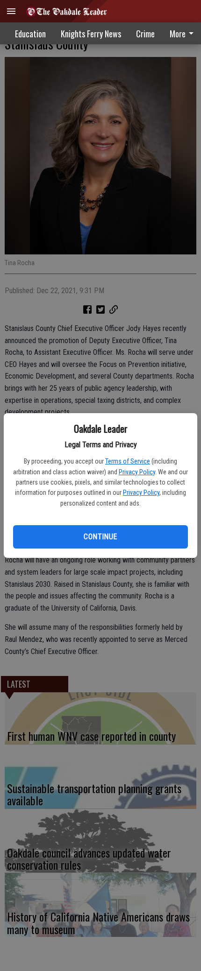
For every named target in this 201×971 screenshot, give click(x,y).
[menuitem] (145, 33)
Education (30, 34)
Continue (100, 536)
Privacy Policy (137, 472)
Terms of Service (127, 461)
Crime (145, 34)
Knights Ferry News (91, 34)
